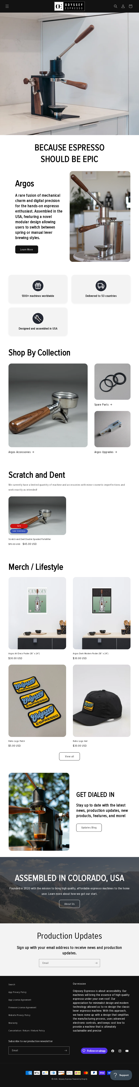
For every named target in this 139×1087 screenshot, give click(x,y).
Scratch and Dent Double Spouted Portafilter (29, 539)
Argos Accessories (19, 452)
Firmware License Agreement (22, 1007)
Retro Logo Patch (16, 741)
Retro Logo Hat (80, 741)
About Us (69, 903)
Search (11, 984)
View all (69, 756)
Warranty (13, 1023)
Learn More (26, 249)
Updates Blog (89, 827)
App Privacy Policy (17, 992)
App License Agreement (19, 999)
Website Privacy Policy (19, 1015)
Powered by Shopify (79, 1079)
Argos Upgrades (104, 452)
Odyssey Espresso (65, 1079)
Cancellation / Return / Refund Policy (26, 1030)
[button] (7, 6)
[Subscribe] (96, 963)
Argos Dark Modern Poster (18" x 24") (90, 653)
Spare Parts (101, 404)
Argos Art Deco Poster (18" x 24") (24, 653)
